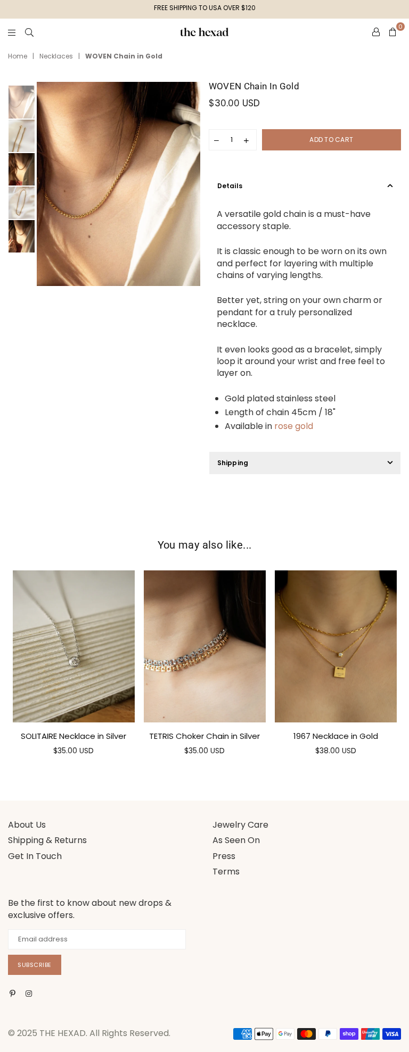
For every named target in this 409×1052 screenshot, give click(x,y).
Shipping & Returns (47, 840)
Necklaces (56, 56)
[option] (118, 184)
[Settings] (376, 32)
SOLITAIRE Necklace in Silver (73, 736)
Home (17, 56)
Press (223, 856)
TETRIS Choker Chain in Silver (204, 736)
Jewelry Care (240, 825)
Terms (226, 871)
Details (230, 185)
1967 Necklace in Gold (335, 736)
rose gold (293, 426)
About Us (27, 825)
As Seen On (236, 840)
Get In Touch (35, 856)
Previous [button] (46, 184)
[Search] (29, 32)
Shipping (233, 462)
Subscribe (35, 965)
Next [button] (191, 184)
